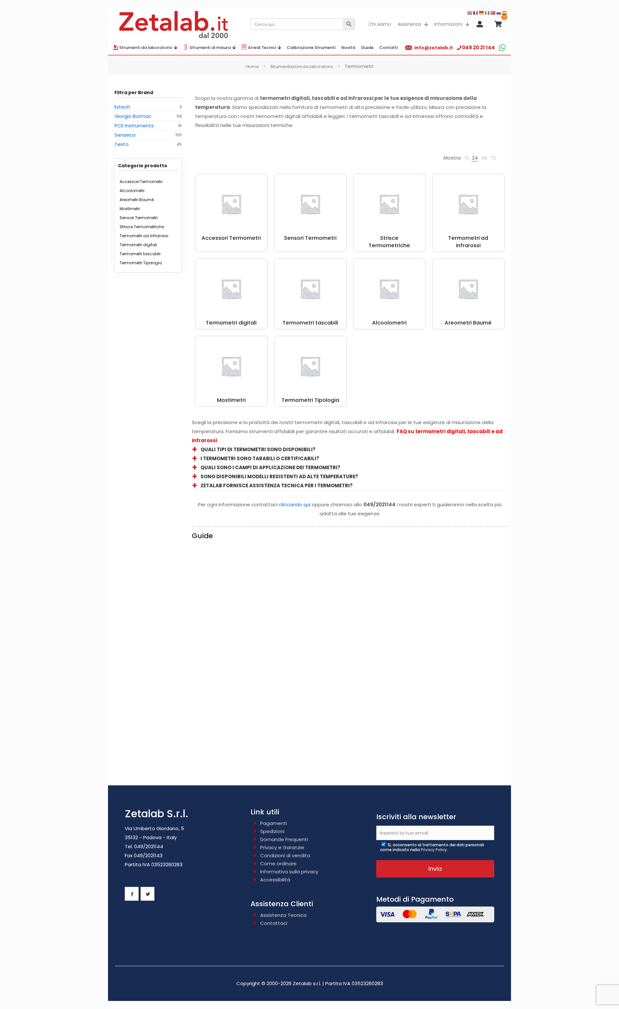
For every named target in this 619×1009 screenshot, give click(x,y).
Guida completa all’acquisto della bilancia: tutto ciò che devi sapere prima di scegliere (385, 636)
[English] (470, 12)
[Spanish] (505, 12)
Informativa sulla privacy (289, 871)
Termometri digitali (138, 244)
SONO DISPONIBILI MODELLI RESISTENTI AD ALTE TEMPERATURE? (279, 476)
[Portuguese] (493, 12)
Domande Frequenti (284, 839)
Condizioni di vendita (285, 855)
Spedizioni (272, 831)
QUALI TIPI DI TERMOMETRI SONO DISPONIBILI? (258, 449)
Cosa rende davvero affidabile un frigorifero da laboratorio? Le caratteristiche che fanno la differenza (229, 640)
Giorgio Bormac (133, 116)
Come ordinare (278, 863)
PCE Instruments (134, 125)
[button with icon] (132, 894)
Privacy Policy (434, 849)
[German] (482, 12)
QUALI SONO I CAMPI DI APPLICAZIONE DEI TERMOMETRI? (270, 467)
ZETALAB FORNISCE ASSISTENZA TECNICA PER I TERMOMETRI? (277, 485)
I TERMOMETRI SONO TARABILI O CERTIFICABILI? (260, 458)
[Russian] (499, 12)
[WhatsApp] (502, 48)
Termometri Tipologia (141, 263)
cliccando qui (294, 504)
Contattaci (273, 923)
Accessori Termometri (141, 181)
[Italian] (487, 12)
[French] (476, 12)
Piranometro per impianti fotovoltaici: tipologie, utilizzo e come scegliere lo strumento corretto (466, 640)
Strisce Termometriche (142, 226)
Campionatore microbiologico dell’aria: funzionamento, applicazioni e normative (302, 640)
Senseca (124, 134)
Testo (121, 144)
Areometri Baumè (137, 199)
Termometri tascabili (140, 254)
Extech (122, 106)
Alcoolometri (132, 190)
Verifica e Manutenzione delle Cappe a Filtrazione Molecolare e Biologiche (230, 760)
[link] (466, 157)
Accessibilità (275, 879)
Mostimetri (130, 208)
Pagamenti (273, 823)
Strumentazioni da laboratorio (301, 66)
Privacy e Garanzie (282, 847)
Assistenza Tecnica (283, 915)
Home (252, 66)
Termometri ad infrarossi (144, 235)
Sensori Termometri (139, 217)
